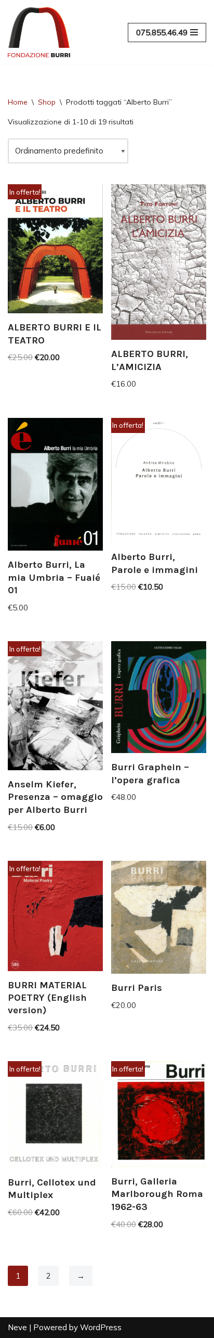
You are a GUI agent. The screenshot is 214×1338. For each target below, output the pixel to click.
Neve (17, 1327)
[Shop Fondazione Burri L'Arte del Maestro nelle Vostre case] (39, 32)
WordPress (101, 1327)
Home (18, 102)
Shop (47, 102)
